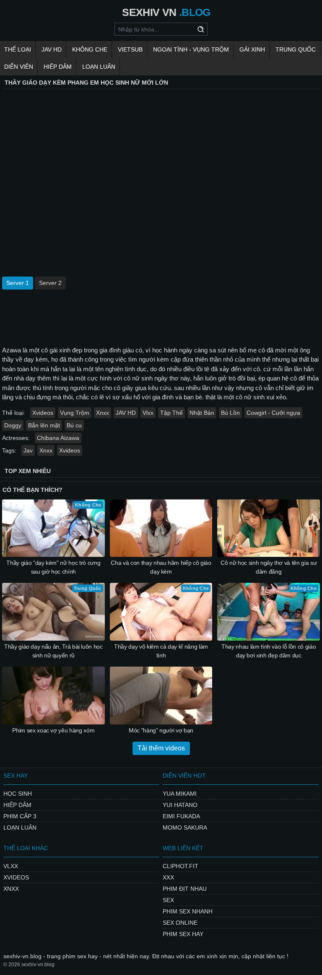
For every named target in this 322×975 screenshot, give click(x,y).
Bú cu (74, 425)
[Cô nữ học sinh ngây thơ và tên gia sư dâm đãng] (268, 528)
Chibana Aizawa (58, 437)
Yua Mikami (180, 793)
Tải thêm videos (161, 748)
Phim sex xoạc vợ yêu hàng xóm (53, 730)
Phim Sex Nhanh (188, 911)
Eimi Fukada (181, 816)
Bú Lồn (230, 412)
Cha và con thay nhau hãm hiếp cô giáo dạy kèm (161, 567)
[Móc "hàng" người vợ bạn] (161, 695)
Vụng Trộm (74, 412)
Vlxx (148, 412)
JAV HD (52, 49)
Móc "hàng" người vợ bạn (161, 730)
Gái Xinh (252, 49)
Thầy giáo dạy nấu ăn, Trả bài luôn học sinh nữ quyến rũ (53, 651)
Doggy (12, 425)
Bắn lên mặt (44, 425)
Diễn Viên (18, 66)
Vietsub (130, 49)
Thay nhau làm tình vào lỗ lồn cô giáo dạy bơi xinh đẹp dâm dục (268, 651)
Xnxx (102, 412)
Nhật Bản (202, 412)
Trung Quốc (295, 49)
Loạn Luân (98, 66)
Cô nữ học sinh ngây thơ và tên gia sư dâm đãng (269, 567)
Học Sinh (17, 793)
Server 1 (17, 282)
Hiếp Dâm (58, 66)
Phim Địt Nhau (185, 888)
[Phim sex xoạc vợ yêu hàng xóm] (53, 695)
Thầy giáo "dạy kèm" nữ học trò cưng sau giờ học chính (53, 567)
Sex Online (180, 922)
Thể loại (17, 49)
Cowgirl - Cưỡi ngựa (273, 412)
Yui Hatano (180, 805)
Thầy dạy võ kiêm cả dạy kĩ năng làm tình (161, 651)
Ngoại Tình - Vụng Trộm (191, 49)
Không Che (89, 49)
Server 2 (50, 282)
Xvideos (42, 412)
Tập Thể (171, 412)
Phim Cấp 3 (19, 816)
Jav (28, 450)
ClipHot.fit (180, 866)
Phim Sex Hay (183, 934)
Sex (168, 900)
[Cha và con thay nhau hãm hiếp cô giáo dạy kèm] (161, 528)
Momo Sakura (185, 827)
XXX (168, 877)
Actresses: (16, 437)
